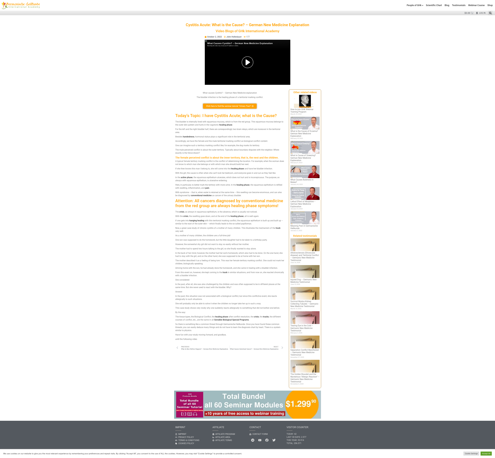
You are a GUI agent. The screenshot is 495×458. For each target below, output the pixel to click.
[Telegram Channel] (252, 440)
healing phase (225, 125)
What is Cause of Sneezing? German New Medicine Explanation (303, 157)
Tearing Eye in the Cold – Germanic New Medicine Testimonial (301, 328)
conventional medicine (201, 195)
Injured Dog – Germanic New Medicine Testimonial (303, 280)
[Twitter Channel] (274, 440)
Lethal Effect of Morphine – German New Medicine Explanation (303, 204)
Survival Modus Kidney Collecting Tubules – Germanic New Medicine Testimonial (304, 303)
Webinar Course (476, 5)
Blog (447, 5)
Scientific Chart (434, 5)
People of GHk (414, 5)
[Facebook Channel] (267, 440)
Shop (490, 5)
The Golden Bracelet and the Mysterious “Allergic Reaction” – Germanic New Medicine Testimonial (304, 378)
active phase (187, 177)
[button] (490, 13)
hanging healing (196, 220)
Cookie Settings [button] (471, 453)
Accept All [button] (486, 453)
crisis (181, 212)
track (278, 228)
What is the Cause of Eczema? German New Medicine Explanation (304, 133)
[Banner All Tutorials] (247, 418)
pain (207, 188)
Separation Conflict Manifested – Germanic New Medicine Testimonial (304, 352)
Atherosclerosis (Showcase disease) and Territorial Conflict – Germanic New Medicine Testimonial (304, 256)
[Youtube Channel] (260, 440)
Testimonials (458, 5)
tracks (266, 316)
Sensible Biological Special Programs (231, 320)
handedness (188, 136)
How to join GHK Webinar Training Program (301, 110)
